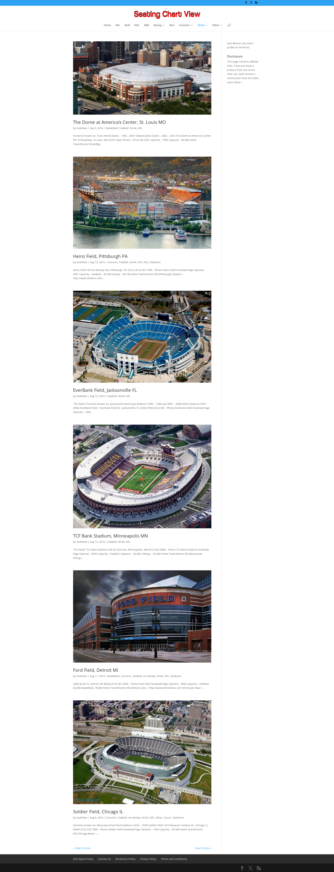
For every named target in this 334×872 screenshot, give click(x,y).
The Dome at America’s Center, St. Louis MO (119, 122)
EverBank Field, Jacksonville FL (105, 390)
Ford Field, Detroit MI (95, 670)
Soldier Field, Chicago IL (98, 811)
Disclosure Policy (125, 859)
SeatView (82, 128)
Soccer (168, 817)
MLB (127, 25)
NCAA (201, 25)
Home (107, 25)
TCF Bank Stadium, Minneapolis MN (110, 536)
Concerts (184, 25)
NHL (137, 25)
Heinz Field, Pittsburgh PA (100, 256)
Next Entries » (203, 848)
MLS (171, 25)
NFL (118, 25)
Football (124, 128)
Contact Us (104, 859)
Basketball (112, 128)
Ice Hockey (149, 676)
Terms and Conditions (174, 859)
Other (215, 25)
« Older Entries (81, 848)
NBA (146, 25)
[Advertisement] (241, 142)
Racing (157, 25)
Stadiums (155, 262)
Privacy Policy (148, 859)
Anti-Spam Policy (83, 859)
